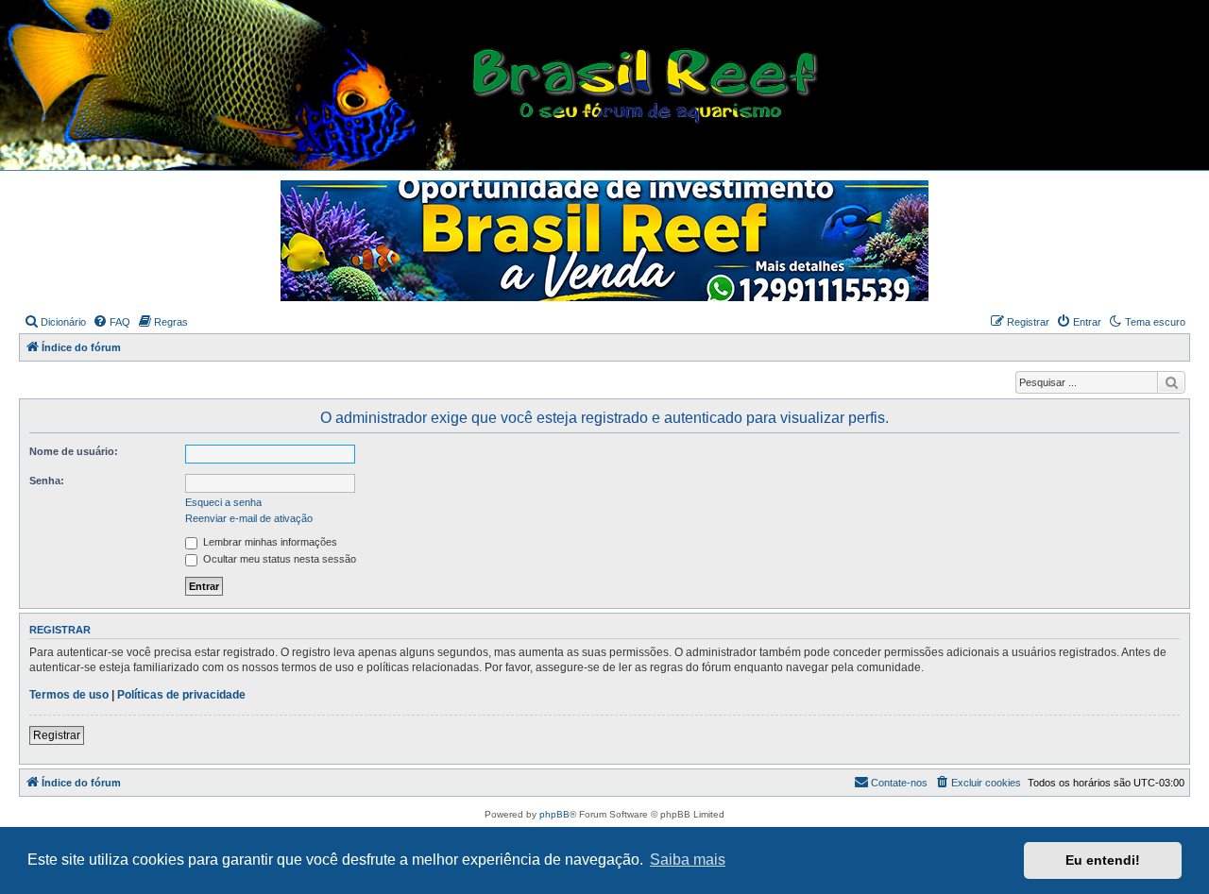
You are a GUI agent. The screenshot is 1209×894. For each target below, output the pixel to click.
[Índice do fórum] (611, 86)
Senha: (46, 480)
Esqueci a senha (223, 502)
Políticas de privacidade (181, 694)
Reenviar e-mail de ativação (249, 518)
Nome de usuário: (73, 451)
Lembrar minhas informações (268, 542)
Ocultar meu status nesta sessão (278, 559)
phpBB (554, 814)
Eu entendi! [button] (1102, 860)
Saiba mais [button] (687, 860)
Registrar (56, 735)
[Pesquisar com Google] (1171, 382)
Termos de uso (69, 694)
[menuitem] (55, 322)
